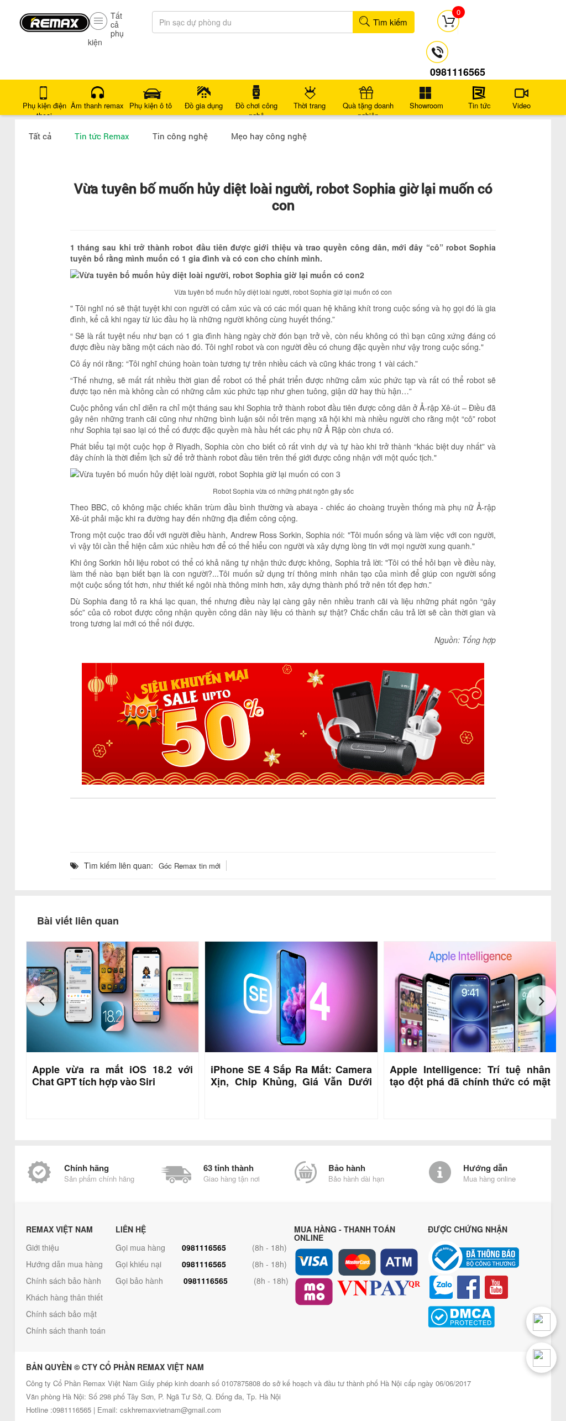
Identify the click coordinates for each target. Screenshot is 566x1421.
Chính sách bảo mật (61, 1313)
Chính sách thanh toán (66, 1330)
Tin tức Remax (102, 136)
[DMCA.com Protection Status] (492, 1317)
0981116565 (204, 1247)
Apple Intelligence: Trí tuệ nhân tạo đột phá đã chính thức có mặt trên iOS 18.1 (470, 1081)
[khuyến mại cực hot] (283, 724)
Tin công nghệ (180, 136)
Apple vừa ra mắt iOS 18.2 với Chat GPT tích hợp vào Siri (112, 1075)
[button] (41, 1000)
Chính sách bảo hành (63, 1280)
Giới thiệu (42, 1247)
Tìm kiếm (389, 22)
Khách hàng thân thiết (64, 1297)
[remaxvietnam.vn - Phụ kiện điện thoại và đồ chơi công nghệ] (55, 18)
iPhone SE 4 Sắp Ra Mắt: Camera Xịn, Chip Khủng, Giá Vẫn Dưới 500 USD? (291, 1081)
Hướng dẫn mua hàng (64, 1264)
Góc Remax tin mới (190, 865)
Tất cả (40, 136)
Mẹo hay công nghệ (269, 136)
